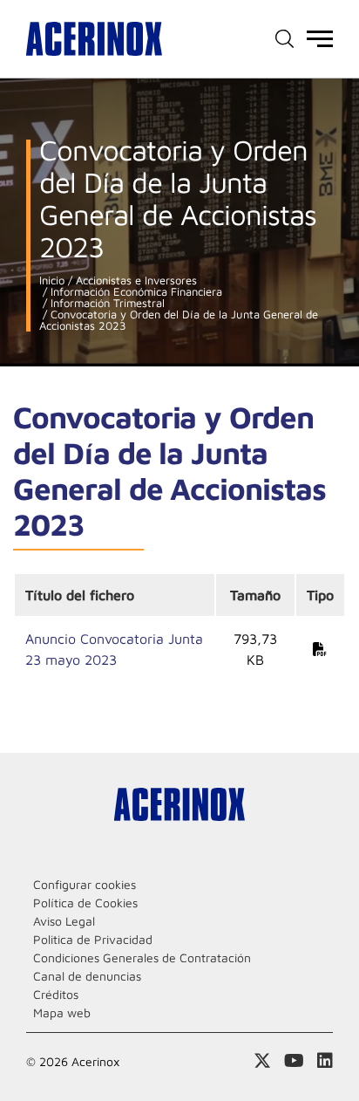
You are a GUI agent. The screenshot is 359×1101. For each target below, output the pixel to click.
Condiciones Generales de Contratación (142, 957)
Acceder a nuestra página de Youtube (294, 1061)
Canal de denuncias (87, 975)
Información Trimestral (106, 303)
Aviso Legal (64, 920)
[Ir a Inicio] (94, 39)
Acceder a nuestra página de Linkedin (325, 1061)
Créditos (55, 994)
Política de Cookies (85, 902)
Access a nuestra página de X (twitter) (262, 1061)
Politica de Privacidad (92, 939)
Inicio (51, 280)
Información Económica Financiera (134, 291)
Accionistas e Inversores (134, 280)
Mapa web (62, 1012)
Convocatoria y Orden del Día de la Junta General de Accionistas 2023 (178, 320)
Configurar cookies (84, 884)
